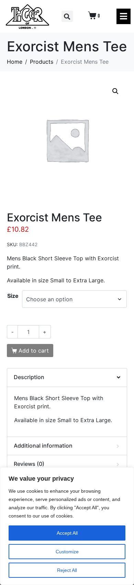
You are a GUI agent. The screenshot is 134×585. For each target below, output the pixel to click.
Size (13, 295)
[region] (67, 526)
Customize (67, 551)
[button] (67, 16)
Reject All (67, 570)
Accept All (67, 533)
